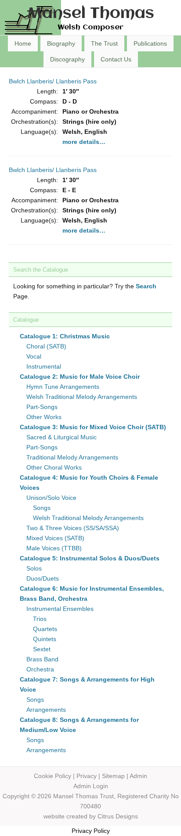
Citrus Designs (118, 816)
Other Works (44, 416)
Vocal (33, 356)
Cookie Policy (52, 775)
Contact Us (116, 59)
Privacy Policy (91, 830)
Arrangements (46, 709)
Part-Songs (42, 406)
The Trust (104, 43)
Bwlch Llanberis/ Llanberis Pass (53, 81)
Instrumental (43, 366)
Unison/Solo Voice (51, 497)
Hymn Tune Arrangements (62, 386)
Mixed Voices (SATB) (55, 538)
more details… (83, 141)
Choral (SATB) (46, 346)
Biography (61, 43)
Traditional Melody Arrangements (72, 457)
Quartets (45, 628)
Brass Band (42, 659)
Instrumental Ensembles (60, 608)
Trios (40, 618)
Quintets (44, 638)
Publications (150, 43)
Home (22, 43)
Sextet (42, 649)
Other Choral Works (54, 467)
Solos (34, 568)
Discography (67, 59)
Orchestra (40, 669)
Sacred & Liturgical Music (61, 437)
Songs (42, 507)
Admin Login (90, 785)
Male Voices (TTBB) (54, 548)
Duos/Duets (42, 578)
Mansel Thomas (90, 14)
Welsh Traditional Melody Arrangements (81, 396)
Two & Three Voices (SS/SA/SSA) (72, 527)
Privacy (86, 775)
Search (146, 286)
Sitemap (113, 775)
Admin (138, 775)
